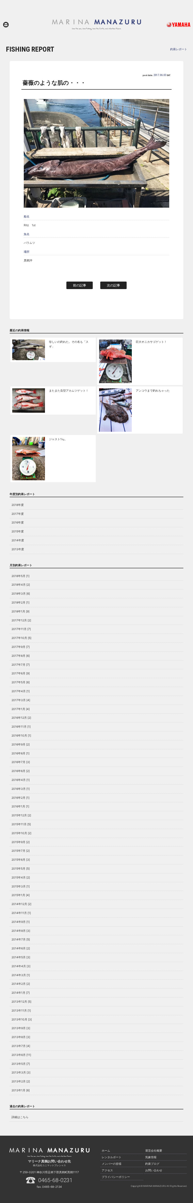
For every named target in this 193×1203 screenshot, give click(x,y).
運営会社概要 (153, 1150)
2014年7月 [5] (21, 939)
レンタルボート (111, 1157)
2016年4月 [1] (21, 780)
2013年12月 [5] (21, 1001)
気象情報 (151, 1157)
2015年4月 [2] (21, 877)
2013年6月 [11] (21, 1055)
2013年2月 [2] (21, 1081)
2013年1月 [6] (21, 1090)
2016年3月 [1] (21, 789)
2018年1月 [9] (20, 611)
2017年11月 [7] (21, 629)
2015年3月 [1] (21, 886)
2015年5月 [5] (21, 868)
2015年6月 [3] (21, 859)
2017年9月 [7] (21, 647)
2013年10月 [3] (22, 1019)
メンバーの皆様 (111, 1163)
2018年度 (18, 505)
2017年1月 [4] (21, 709)
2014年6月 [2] (21, 948)
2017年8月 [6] (21, 655)
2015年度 (18, 531)
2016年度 (18, 522)
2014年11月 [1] (21, 913)
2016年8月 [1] (20, 753)
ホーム (106, 1150)
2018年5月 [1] (20, 576)
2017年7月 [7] (21, 664)
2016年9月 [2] (21, 744)
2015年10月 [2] (21, 833)
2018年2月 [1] (20, 602)
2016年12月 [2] (21, 717)
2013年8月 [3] (21, 1037)
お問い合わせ (5, 24)
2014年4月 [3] (21, 966)
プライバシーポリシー (116, 1177)
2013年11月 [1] (21, 1010)
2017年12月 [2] (21, 620)
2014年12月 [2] (21, 904)
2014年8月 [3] (21, 930)
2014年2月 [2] (21, 983)
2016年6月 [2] (21, 771)
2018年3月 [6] (21, 593)
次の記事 (113, 285)
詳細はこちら (20, 1117)
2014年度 (18, 540)
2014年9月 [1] (21, 922)
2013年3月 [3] (21, 1072)
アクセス (107, 1170)
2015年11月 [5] (21, 824)
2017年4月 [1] (21, 691)
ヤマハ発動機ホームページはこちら (172, 24)
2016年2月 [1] (20, 797)
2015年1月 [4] (21, 895)
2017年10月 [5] (21, 638)
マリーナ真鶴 (96, 25)
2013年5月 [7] (21, 1064)
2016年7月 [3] (21, 762)
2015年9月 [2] (21, 842)
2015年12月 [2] (21, 815)
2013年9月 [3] (21, 1028)
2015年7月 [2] (21, 850)
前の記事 (79, 285)
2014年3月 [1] (21, 975)
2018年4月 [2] (21, 584)
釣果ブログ (152, 1163)
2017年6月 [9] (21, 673)
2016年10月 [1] (21, 735)
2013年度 (18, 549)
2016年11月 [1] (21, 726)
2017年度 (18, 514)
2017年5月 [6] (21, 682)
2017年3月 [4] (21, 700)
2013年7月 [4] (21, 1046)
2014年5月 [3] (21, 957)
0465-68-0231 (55, 1180)
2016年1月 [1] (20, 806)
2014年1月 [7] (21, 992)
